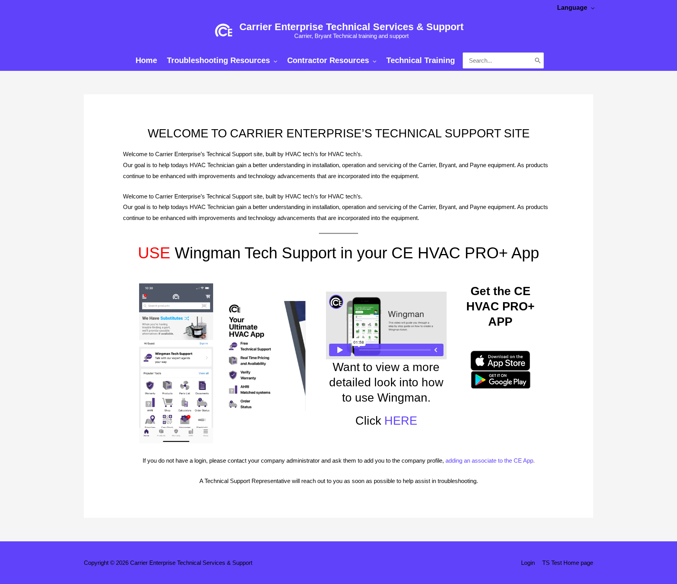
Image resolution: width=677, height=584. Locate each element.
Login (528, 562)
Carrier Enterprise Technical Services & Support (351, 26)
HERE (400, 420)
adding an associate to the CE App (489, 460)
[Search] (537, 60)
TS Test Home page (567, 562)
